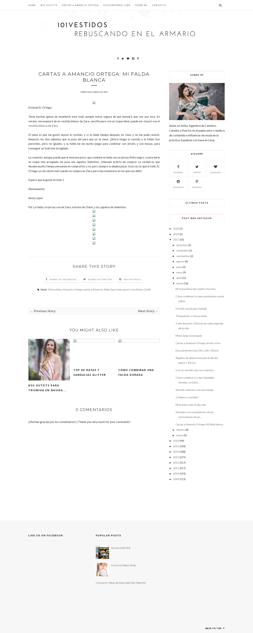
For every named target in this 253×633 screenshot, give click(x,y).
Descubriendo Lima (116, 5)
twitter (197, 172)
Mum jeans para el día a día (191, 404)
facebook (178, 172)
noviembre (182, 250)
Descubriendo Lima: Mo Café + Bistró (197, 350)
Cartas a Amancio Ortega (80, 5)
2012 (176, 462)
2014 (176, 451)
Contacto (159, 5)
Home (32, 5)
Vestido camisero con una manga (194, 389)
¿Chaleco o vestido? (187, 397)
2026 (176, 228)
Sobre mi (141, 5)
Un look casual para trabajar (191, 308)
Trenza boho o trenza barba (191, 316)
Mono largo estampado (189, 335)
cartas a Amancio (93, 289)
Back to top (213, 628)
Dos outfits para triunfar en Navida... (47, 388)
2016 (176, 440)
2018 (176, 234)
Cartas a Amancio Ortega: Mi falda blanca (199, 424)
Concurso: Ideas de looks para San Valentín (121, 582)
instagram (178, 187)
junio (179, 267)
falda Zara (109, 289)
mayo (179, 272)
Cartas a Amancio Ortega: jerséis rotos (198, 343)
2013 (176, 457)
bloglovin (215, 172)
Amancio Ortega (72, 289)
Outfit (147, 289)
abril (178, 277)
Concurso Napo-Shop (123, 565)
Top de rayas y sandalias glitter (89, 372)
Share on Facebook (63, 279)
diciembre (182, 245)
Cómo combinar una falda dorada (136, 372)
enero (179, 435)
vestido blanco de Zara (43, 125)
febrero (180, 429)
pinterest (197, 187)
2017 (176, 239)
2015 (176, 446)
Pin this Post (132, 279)
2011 (176, 468)
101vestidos (54, 289)
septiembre (183, 256)
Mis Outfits (49, 5)
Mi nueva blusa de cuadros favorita (195, 288)
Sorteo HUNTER (120, 547)
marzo (179, 283)
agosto (180, 261)
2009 (176, 479)
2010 (176, 473)
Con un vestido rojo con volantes (195, 370)
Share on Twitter (100, 279)
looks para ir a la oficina (129, 289)
